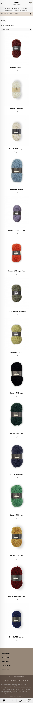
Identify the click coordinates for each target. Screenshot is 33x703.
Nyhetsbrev (24, 680)
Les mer (20, 691)
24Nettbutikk (19, 696)
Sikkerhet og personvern (12, 680)
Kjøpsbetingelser (19, 676)
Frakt (10, 676)
